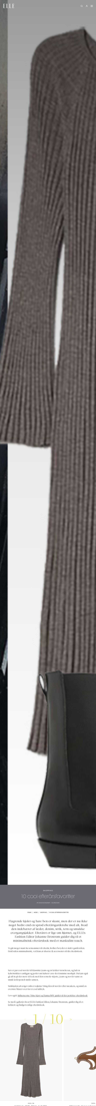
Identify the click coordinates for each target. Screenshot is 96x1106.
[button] (71, 1019)
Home (29, 912)
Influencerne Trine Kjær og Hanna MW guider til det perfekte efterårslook (53, 996)
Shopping (48, 890)
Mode (36, 912)
